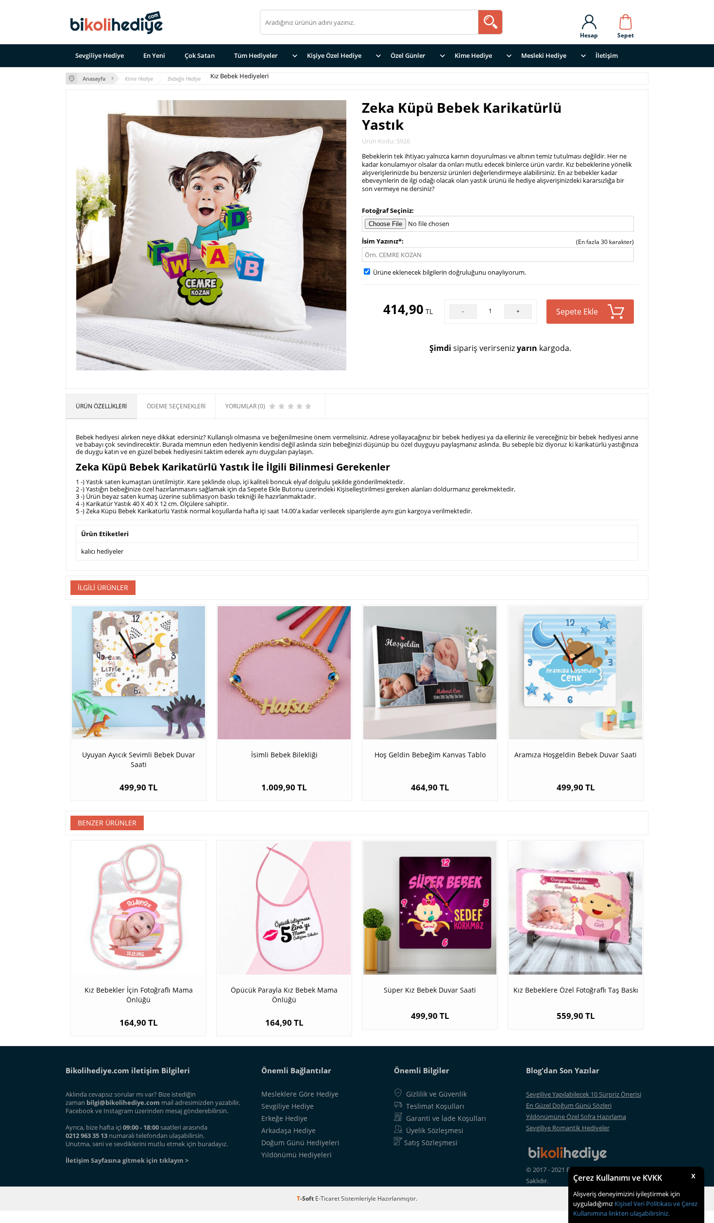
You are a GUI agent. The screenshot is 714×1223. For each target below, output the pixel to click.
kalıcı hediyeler (102, 551)
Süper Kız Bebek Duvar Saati (430, 990)
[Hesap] (589, 20)
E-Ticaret (327, 1198)
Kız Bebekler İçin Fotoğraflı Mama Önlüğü (139, 994)
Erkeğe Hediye (284, 1118)
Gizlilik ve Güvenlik (436, 1094)
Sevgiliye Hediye (99, 55)
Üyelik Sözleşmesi (434, 1130)
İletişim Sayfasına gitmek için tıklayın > (127, 1160)
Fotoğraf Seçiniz (387, 210)
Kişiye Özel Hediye (334, 55)
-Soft (306, 1198)
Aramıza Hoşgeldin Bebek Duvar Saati (575, 754)
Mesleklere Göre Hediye (300, 1094)
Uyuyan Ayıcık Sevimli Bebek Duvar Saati (138, 759)
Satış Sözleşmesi (431, 1142)
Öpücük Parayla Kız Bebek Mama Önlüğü (284, 994)
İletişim (606, 55)
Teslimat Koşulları (435, 1106)
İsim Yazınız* (382, 241)
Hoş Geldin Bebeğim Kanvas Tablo (430, 754)
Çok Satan (200, 55)
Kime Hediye (473, 55)
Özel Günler (408, 55)
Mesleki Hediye (543, 55)
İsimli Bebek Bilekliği (284, 754)
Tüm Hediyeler (256, 55)
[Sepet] (626, 20)
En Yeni (154, 55)
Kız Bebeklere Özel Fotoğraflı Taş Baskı (575, 990)
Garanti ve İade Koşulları (446, 1118)
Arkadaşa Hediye (288, 1130)
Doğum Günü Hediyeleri (300, 1142)
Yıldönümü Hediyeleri (296, 1154)
